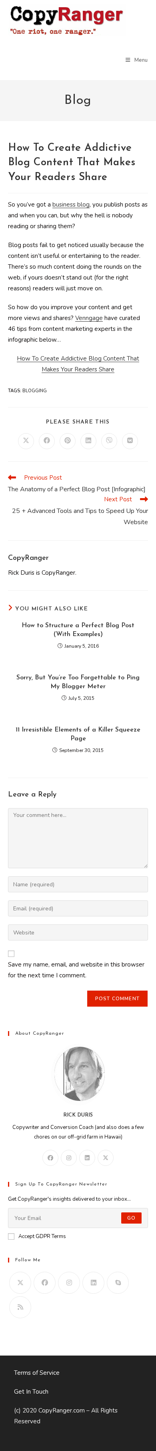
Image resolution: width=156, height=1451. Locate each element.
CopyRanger (28, 558)
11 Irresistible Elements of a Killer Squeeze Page (78, 734)
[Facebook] (50, 1158)
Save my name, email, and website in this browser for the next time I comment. (76, 970)
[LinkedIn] (87, 1158)
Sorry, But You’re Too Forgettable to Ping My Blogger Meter (78, 682)
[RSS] (20, 1307)
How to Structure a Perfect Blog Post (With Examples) (78, 630)
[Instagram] (69, 1158)
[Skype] (118, 1283)
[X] (106, 1158)
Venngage (89, 318)
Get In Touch (31, 1392)
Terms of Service (37, 1373)
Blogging (34, 391)
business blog (71, 205)
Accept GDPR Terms (42, 1236)
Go (131, 1218)
